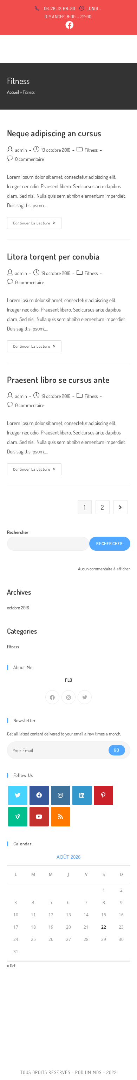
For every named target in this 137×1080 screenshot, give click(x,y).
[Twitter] (85, 697)
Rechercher (17, 532)
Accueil (13, 92)
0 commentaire (29, 159)
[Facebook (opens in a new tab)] (68, 25)
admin (21, 150)
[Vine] (17, 816)
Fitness (91, 150)
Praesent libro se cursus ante (58, 379)
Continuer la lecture (37, 224)
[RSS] (60, 816)
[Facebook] (52, 697)
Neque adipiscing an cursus (54, 132)
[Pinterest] (103, 795)
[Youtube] (39, 816)
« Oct (11, 965)
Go (116, 750)
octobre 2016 (18, 607)
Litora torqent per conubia (53, 256)
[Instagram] (68, 697)
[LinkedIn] (82, 795)
